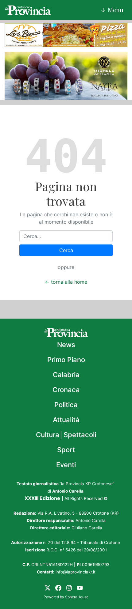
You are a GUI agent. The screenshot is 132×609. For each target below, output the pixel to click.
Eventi (66, 465)
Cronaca (66, 390)
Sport (66, 450)
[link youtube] (80, 587)
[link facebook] (58, 587)
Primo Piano (66, 360)
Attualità (66, 420)
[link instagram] (69, 587)
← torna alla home (66, 282)
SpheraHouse (76, 597)
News (66, 345)
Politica (66, 405)
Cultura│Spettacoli (66, 435)
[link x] (48, 587)
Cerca (66, 250)
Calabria (66, 375)
